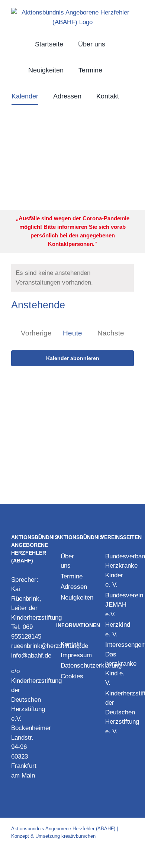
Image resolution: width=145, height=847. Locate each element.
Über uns (67, 561)
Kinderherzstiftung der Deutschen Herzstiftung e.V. (36, 699)
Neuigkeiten (73, 597)
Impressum (73, 655)
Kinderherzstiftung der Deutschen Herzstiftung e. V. (117, 712)
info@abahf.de (31, 655)
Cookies (72, 676)
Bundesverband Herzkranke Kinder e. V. (117, 570)
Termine (72, 576)
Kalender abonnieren (72, 358)
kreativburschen (78, 836)
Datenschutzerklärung (73, 665)
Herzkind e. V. (117, 629)
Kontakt (71, 644)
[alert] (72, 278)
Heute (72, 333)
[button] (72, 122)
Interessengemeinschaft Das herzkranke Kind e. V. (117, 663)
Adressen (73, 586)
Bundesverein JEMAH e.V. (117, 605)
